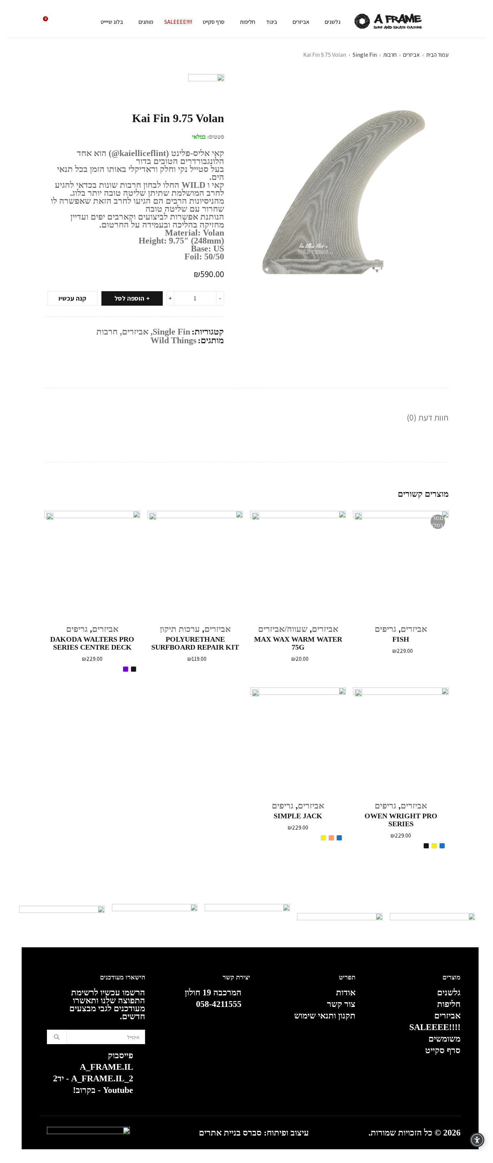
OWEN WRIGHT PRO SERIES (401, 820)
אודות (345, 992)
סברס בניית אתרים (230, 1132)
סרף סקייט (443, 1050)
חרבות (390, 55)
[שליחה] (56, 1037)
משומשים (444, 1038)
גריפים (385, 629)
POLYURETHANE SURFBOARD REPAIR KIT (195, 643)
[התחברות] (66, 22)
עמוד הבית (437, 55)
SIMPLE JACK (298, 816)
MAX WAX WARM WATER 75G (298, 643)
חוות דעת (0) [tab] (428, 417)
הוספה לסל (129, 298)
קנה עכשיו (72, 298)
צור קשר (341, 1004)
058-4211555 (218, 1004)
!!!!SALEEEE (435, 1027)
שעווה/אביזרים (282, 629)
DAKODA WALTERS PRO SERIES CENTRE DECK (92, 643)
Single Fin (365, 55)
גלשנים (449, 992)
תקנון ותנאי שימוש (324, 1015)
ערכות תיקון (180, 629)
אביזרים (411, 55)
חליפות (449, 1004)
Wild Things (173, 340)
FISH (400, 639)
